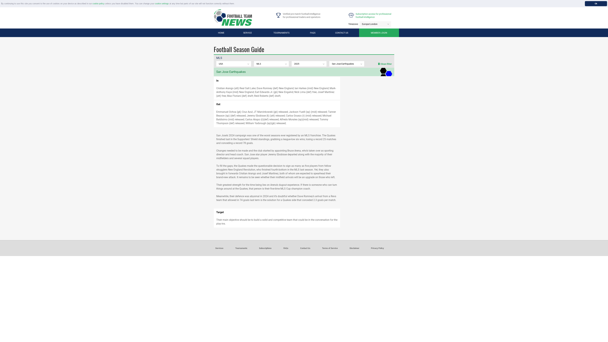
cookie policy (98, 3)
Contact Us (305, 248)
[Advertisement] (367, 101)
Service (247, 33)
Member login (379, 33)
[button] (235, 3)
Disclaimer (354, 248)
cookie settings (162, 3)
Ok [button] (596, 4)
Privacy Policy (377, 248)
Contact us (341, 33)
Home (221, 33)
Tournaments (281, 33)
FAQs (312, 33)
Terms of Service (330, 248)
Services (219, 248)
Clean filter (386, 64)
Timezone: (353, 24)
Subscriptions (265, 248)
